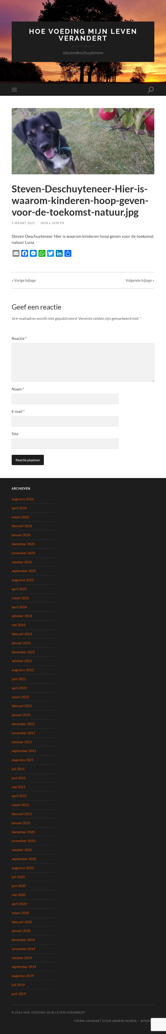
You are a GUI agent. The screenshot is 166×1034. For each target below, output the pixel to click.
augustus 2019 (23, 976)
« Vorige (24, 280)
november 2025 (23, 553)
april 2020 (19, 904)
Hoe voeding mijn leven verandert (83, 34)
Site (15, 433)
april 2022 (19, 688)
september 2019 (24, 966)
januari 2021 (21, 823)
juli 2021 (18, 769)
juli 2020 (18, 877)
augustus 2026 (23, 499)
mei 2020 (19, 895)
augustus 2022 (23, 670)
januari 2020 (21, 931)
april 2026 (19, 508)
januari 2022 (21, 715)
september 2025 (24, 571)
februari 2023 (22, 634)
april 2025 (19, 589)
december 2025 (23, 544)
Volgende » (140, 280)
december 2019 (23, 940)
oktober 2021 (22, 742)
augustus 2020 (23, 868)
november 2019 (23, 949)
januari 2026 (21, 535)
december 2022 (23, 652)
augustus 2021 (23, 760)
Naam (18, 389)
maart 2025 (20, 598)
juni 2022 (19, 679)
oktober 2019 (22, 958)
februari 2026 (22, 526)
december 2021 (23, 724)
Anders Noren (124, 1021)
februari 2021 (22, 814)
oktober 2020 (22, 850)
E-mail (18, 411)
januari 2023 (21, 643)
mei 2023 (19, 625)
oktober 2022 (22, 661)
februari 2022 (22, 706)
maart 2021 (20, 805)
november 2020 (23, 841)
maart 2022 (20, 697)
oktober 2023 (22, 616)
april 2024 (19, 607)
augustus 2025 (23, 580)
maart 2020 (20, 913)
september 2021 (24, 751)
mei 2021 (19, 787)
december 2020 (23, 832)
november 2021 (23, 733)
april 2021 (19, 796)
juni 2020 (19, 886)
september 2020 (24, 859)
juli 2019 (18, 985)
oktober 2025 (22, 562)
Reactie (19, 338)
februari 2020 (22, 922)
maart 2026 (20, 517)
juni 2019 (19, 994)
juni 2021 (19, 778)
